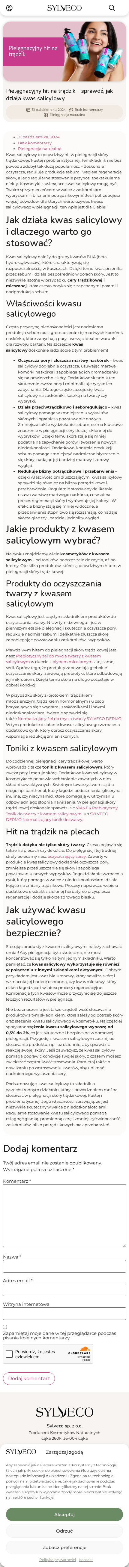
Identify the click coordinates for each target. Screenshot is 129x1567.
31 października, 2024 (39, 136)
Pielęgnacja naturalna (67, 115)
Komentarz (17, 1181)
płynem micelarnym (72, 661)
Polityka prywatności (57, 1559)
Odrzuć (64, 1531)
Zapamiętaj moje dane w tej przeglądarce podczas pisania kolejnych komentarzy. (59, 1335)
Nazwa (12, 1257)
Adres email (18, 1280)
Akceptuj (64, 1514)
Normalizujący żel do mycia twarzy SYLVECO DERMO (70, 718)
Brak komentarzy (35, 142)
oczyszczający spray (67, 856)
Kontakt (86, 1559)
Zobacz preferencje (64, 1547)
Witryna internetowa (26, 1304)
